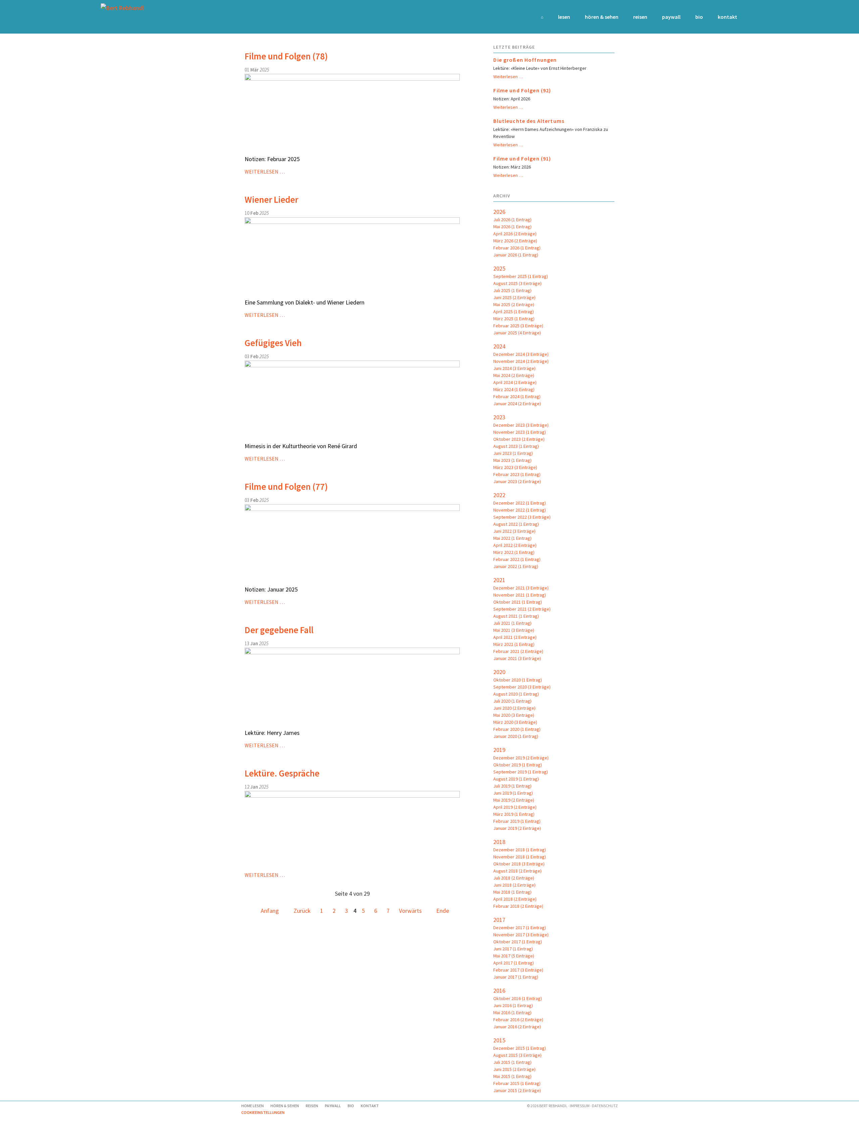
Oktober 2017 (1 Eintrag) (517, 942)
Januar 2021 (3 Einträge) (517, 658)
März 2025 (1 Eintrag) (514, 319)
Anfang (270, 910)
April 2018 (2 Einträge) (515, 899)
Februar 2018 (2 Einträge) (518, 906)
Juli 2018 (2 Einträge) (513, 878)
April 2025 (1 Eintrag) (513, 312)
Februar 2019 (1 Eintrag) (517, 821)
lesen (564, 16)
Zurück (302, 910)
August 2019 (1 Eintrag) (516, 779)
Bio (699, 16)
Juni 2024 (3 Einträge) (514, 368)
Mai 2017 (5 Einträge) (513, 956)
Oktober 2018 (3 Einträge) (519, 864)
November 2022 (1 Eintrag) (519, 510)
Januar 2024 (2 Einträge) (517, 404)
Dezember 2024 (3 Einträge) (521, 354)
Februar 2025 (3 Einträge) (518, 326)
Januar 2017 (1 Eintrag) (515, 977)
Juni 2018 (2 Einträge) (514, 885)
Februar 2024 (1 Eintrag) (517, 396)
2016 (499, 990)
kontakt (727, 16)
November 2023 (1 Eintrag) (519, 432)
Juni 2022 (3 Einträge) (514, 531)
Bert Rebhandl (553, 1105)
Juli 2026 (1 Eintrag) (512, 220)
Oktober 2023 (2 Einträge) (519, 439)
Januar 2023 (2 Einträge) (517, 481)
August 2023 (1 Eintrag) (516, 446)
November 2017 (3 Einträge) (521, 935)
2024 (499, 346)
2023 (499, 417)
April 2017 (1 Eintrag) (513, 963)
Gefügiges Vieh (273, 342)
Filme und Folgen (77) (286, 486)
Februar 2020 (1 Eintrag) (517, 729)
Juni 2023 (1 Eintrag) (513, 453)
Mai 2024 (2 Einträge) (513, 375)
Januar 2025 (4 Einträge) (517, 333)
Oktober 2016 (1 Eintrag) (517, 998)
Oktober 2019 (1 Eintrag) (517, 765)
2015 (499, 1040)
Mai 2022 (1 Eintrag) (512, 538)
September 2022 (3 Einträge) (522, 517)
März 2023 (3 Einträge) (515, 467)
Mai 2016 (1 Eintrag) (512, 1012)
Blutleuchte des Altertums (528, 120)
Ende (442, 910)
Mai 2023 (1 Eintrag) (512, 460)
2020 (499, 672)
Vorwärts (410, 910)
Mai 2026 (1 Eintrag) (512, 227)
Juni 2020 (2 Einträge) (514, 708)
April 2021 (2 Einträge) (515, 637)
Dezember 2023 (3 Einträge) (521, 425)
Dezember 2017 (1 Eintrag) (519, 928)
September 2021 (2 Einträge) (522, 609)
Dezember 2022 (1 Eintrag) (519, 503)
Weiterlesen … (265, 171)
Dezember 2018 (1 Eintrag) (519, 850)
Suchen (749, 17)
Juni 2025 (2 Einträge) (514, 297)
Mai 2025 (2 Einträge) (513, 304)
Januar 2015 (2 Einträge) (517, 1090)
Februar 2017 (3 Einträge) (518, 970)
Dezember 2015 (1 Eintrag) (519, 1048)
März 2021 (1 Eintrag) (514, 644)
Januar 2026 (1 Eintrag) (515, 255)
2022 (499, 495)
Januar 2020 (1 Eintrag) (515, 736)
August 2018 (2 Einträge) (517, 871)
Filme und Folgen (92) (522, 90)
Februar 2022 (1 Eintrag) (517, 559)
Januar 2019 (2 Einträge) (517, 828)
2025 (499, 268)
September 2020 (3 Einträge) (522, 687)
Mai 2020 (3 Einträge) (513, 715)
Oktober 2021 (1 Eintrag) (517, 602)
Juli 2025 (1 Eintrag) (512, 290)
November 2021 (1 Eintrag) (519, 595)
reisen (640, 16)
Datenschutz (605, 1105)
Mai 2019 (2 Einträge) (513, 800)
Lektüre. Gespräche (282, 773)
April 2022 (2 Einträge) (515, 545)
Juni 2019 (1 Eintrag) (513, 793)
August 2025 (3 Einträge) (517, 283)
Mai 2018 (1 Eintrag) (512, 892)
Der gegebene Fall (279, 630)
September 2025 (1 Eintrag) (520, 276)
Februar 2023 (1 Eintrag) (517, 474)
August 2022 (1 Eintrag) (516, 524)
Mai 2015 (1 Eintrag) (512, 1076)
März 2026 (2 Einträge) (515, 241)
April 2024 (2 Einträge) (515, 382)
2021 (499, 580)
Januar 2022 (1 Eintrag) (515, 566)
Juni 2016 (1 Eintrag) (513, 1005)
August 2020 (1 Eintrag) (516, 694)
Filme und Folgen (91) (522, 158)
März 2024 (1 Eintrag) (514, 389)
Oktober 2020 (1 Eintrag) (517, 680)
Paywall (671, 16)
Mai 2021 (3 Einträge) (513, 630)
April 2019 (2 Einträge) (515, 807)
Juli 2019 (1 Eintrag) (512, 786)
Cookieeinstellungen (263, 1112)
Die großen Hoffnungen (525, 59)
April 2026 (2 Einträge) (515, 234)
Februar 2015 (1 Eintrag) (517, 1083)
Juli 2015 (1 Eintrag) (512, 1062)
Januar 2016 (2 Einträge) (517, 1027)
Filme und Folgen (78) (286, 56)
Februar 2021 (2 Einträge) (518, 651)
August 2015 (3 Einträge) (517, 1055)
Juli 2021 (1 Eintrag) (512, 623)
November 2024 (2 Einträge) (521, 361)
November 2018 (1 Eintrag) (519, 857)
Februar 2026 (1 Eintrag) (517, 248)
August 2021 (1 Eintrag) (516, 616)
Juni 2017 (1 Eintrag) (513, 949)
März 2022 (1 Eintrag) (514, 552)
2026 (499, 212)
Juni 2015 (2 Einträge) (514, 1069)
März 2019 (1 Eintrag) (514, 814)
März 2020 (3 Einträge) (515, 722)
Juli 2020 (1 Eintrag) (512, 701)
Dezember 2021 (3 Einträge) (521, 588)
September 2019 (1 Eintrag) (520, 772)
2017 (499, 920)
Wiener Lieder (271, 199)
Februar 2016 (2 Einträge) (518, 1020)
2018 (499, 842)
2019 (499, 750)
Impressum (580, 1105)
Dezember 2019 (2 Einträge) (521, 758)
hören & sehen (601, 16)
